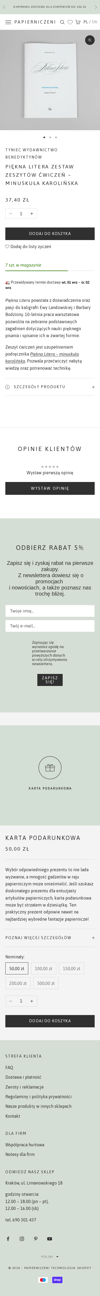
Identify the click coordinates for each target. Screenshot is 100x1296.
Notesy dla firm (20, 1154)
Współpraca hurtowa (24, 1144)
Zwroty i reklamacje (24, 1087)
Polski (47, 1256)
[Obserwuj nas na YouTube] (49, 1238)
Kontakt (12, 1116)
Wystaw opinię (50, 488)
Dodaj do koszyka (50, 234)
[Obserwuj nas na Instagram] (22, 1238)
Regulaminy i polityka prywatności (38, 1096)
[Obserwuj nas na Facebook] (8, 1238)
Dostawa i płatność (23, 1077)
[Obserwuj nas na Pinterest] (35, 1238)
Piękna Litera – (44, 354)
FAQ (9, 1067)
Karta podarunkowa (43, 838)
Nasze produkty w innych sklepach (38, 1106)
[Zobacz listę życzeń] (70, 22)
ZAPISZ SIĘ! (50, 680)
